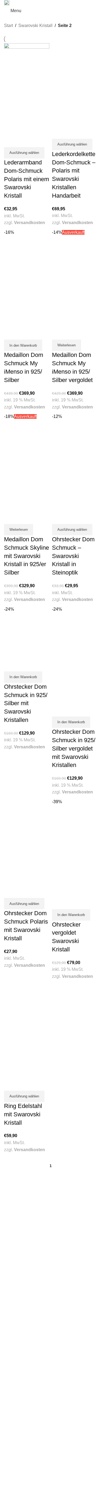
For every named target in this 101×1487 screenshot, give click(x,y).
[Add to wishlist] (24, 140)
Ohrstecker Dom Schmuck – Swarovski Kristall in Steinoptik (73, 556)
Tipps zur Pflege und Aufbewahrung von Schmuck (46, 1393)
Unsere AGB (14, 1457)
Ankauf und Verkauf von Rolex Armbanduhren (43, 1371)
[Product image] (26, 110)
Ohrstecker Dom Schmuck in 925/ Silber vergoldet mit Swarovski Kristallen (73, 748)
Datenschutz (14, 1467)
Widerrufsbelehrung (21, 1473)
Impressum (13, 1462)
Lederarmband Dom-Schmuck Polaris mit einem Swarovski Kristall (26, 179)
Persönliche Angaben (22, 1430)
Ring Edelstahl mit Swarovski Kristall (23, 1114)
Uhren (9, 1318)
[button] (23, 345)
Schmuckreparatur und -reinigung (32, 1377)
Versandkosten (29, 222)
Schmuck (12, 1312)
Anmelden (12, 1419)
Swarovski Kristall (35, 25)
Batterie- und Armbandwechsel (30, 1382)
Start (8, 25)
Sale (8, 1328)
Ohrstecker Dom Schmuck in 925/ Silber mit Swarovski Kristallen (25, 703)
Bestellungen (15, 1425)
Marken (10, 1323)
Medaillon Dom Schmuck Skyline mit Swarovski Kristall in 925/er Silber (26, 556)
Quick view (11, 140)
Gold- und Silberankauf (23, 1366)
